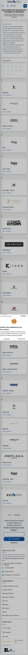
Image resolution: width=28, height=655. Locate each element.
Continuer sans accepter (5, 315)
